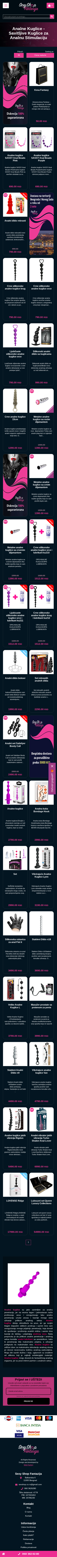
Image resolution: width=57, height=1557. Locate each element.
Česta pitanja (28, 1531)
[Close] (52, 766)
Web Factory (28, 1465)
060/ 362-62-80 (30, 1553)
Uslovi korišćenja (28, 1527)
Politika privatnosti (28, 1547)
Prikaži (20, 52)
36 (19, 55)
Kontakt (28, 1516)
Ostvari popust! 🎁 (52, 780)
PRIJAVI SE (28, 1401)
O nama (28, 1512)
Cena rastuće (40, 55)
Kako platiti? (28, 1535)
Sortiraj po (49, 52)
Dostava (28, 1543)
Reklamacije (28, 1539)
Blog (28, 1508)
